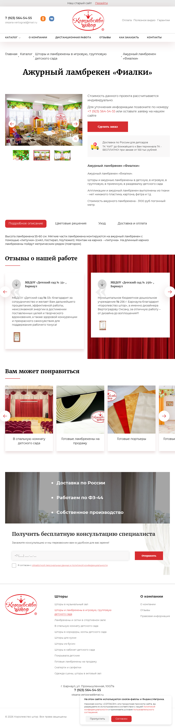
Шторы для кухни (65, 638)
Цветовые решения (70, 223)
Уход (102, 223)
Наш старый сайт (87, 3)
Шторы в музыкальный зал (71, 604)
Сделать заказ (108, 126)
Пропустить (97, 719)
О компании (148, 604)
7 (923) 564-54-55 (18, 18)
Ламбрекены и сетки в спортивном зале (80, 620)
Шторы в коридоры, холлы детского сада (80, 632)
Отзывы (145, 610)
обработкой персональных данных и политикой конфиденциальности (70, 565)
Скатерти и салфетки (68, 667)
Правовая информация (155, 616)
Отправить (149, 555)
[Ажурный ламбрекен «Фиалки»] (43, 120)
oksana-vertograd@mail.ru (21, 22)
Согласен (121, 719)
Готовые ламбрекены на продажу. (76, 662)
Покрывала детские (67, 656)
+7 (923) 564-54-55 (101, 111)
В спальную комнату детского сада (76, 626)
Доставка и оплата (132, 223)
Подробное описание (26, 223)
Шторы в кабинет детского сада (75, 650)
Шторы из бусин (65, 644)
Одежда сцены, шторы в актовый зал (78, 673)
